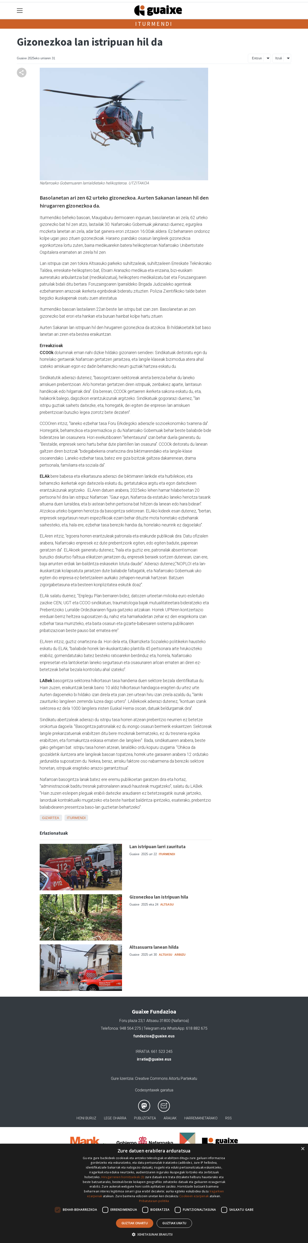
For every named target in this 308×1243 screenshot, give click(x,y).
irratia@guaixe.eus (154, 1059)
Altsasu (167, 904)
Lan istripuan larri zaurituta (157, 846)
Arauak (170, 1118)
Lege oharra (115, 1118)
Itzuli (278, 58)
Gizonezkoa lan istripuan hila (158, 897)
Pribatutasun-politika (154, 1201)
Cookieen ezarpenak (194, 1196)
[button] (154, 1234)
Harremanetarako (201, 1118)
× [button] (302, 1149)
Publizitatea (145, 1118)
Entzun (257, 58)
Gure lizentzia (122, 1078)
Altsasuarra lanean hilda (154, 947)
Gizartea (50, 818)
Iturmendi (154, 23)
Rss (228, 1118)
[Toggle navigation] (20, 11)
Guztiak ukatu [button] (174, 1223)
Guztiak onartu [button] (135, 1223)
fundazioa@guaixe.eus (154, 1036)
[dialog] (154, 1193)
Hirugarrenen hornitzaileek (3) (122, 1177)
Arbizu (180, 954)
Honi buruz (86, 1118)
